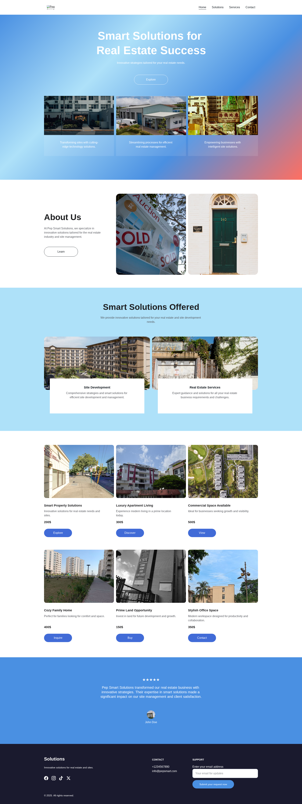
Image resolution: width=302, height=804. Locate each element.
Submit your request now (213, 784)
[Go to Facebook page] (46, 778)
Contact (250, 7)
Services (234, 7)
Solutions (218, 7)
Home (202, 7)
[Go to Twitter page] (68, 778)
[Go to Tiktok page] (61, 778)
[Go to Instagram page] (54, 778)
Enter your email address (207, 766)
